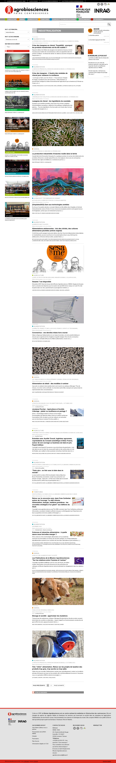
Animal (22, 19)
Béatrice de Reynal (47, 530)
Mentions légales (107, 761)
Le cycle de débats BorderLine (50, 1)
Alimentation (32, 19)
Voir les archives (41, 692)
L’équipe (34, 736)
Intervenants (98, 19)
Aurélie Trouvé (39, 436)
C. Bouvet (35, 761)
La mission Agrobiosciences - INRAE (16, 1)
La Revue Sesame (33, 1)
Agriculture (12, 19)
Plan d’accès (35, 741)
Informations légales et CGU (40, 743)
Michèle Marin (38, 530)
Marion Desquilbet (39, 468)
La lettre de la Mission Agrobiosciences (72, 1)
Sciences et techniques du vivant (64, 19)
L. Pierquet (26, 761)
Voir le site (106, 36)
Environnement (84, 19)
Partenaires (35, 738)
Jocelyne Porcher (39, 406)
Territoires (45, 19)
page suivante (59, 685)
